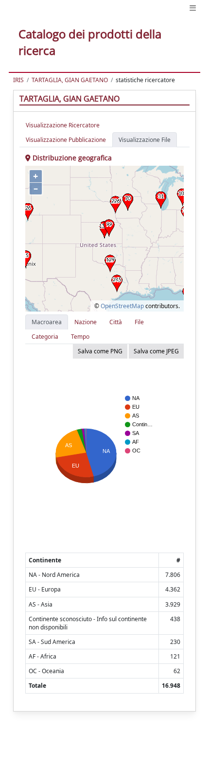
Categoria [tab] (45, 336)
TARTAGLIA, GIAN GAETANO (70, 80)
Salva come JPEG (156, 351)
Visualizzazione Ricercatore (63, 125)
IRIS (18, 80)
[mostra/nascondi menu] (193, 8)
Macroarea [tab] (47, 322)
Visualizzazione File (145, 140)
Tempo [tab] (80, 336)
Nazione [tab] (85, 322)
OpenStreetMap (122, 306)
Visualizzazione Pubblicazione (66, 140)
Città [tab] (115, 322)
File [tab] (139, 322)
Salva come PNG (100, 351)
